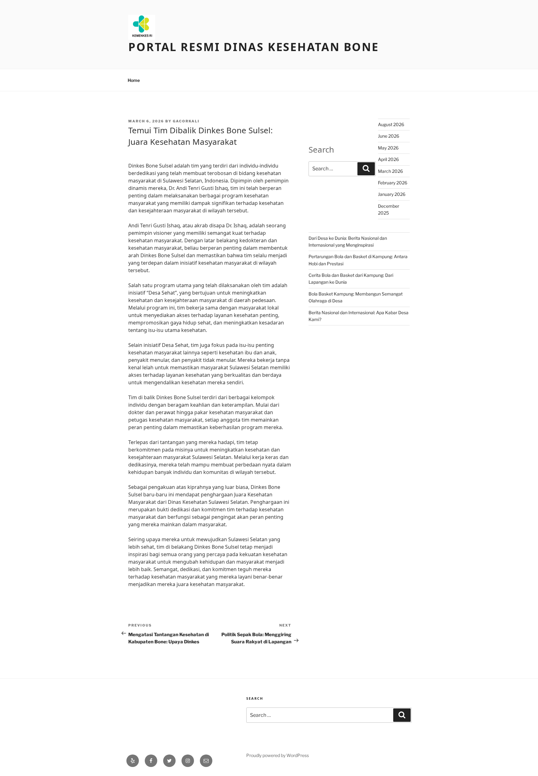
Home (134, 80)
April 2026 (388, 159)
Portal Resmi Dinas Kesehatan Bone (253, 46)
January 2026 (391, 194)
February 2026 (392, 182)
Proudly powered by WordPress (277, 755)
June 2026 (388, 136)
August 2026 (391, 124)
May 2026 (388, 147)
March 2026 (390, 171)
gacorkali (186, 121)
